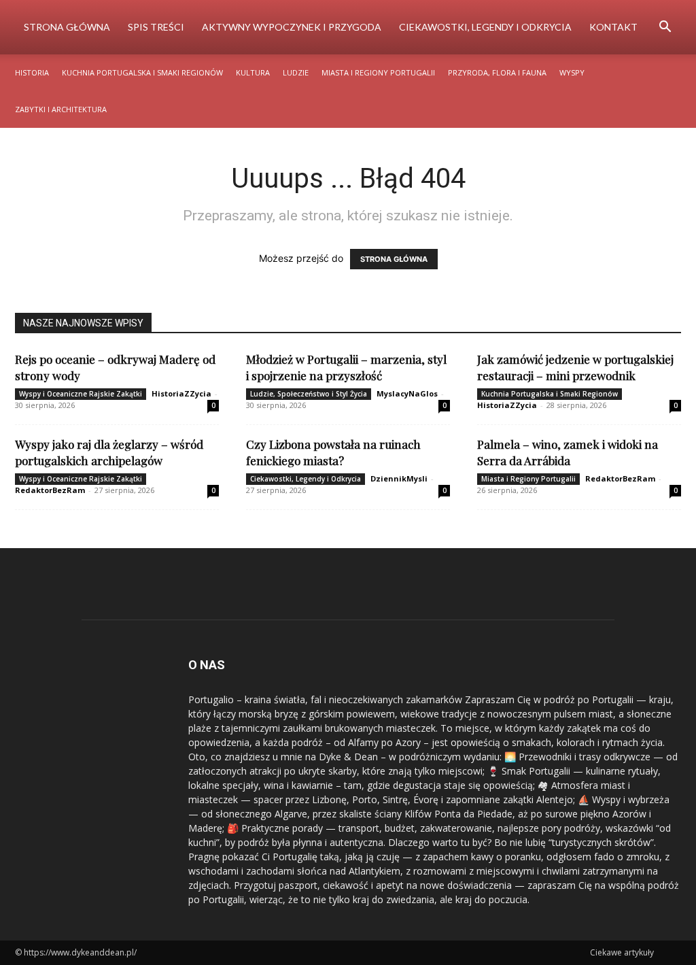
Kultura (253, 72)
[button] (664, 28)
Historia (32, 72)
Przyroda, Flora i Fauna (497, 72)
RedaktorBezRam (50, 490)
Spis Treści (156, 27)
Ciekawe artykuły (622, 952)
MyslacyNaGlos (407, 393)
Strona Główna (67, 27)
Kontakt (613, 27)
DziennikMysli (399, 478)
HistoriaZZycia (181, 393)
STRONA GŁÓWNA (394, 259)
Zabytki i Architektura (61, 109)
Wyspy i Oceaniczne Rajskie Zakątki (80, 394)
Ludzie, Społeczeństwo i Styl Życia (308, 394)
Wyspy (572, 72)
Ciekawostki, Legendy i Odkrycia (485, 27)
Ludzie (296, 72)
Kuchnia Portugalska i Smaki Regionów (142, 72)
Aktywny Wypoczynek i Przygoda (291, 27)
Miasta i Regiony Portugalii (378, 72)
